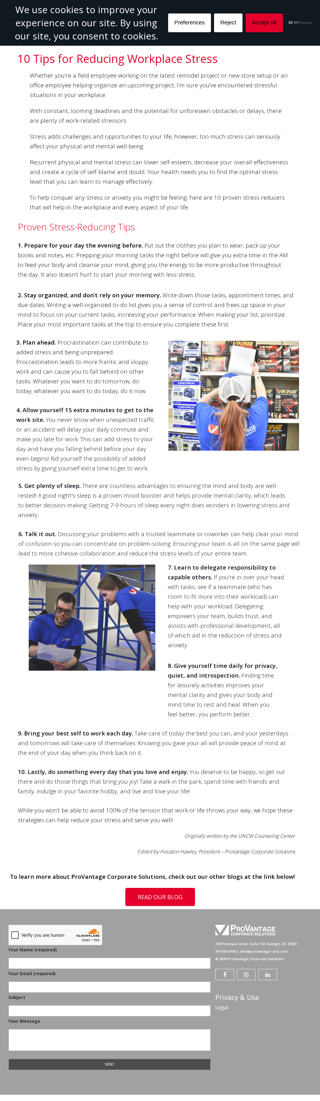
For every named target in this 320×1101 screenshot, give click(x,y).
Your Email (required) (32, 973)
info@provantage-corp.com (264, 951)
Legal (221, 1007)
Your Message (24, 1021)
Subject (16, 997)
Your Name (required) (32, 950)
